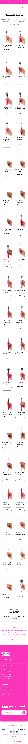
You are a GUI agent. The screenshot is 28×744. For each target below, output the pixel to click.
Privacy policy (13, 739)
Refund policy (7, 739)
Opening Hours (7, 695)
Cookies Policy (7, 676)
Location (5, 692)
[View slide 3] (16, 639)
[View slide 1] (12, 639)
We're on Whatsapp (8, 690)
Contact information (17, 741)
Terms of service (20, 739)
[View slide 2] (14, 639)
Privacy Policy (6, 679)
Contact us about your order (10, 672)
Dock (16, 736)
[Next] (26, 2)
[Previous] (2, 2)
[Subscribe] (23, 712)
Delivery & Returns (7, 674)
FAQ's (4, 669)
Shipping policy (10, 741)
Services (5, 687)
